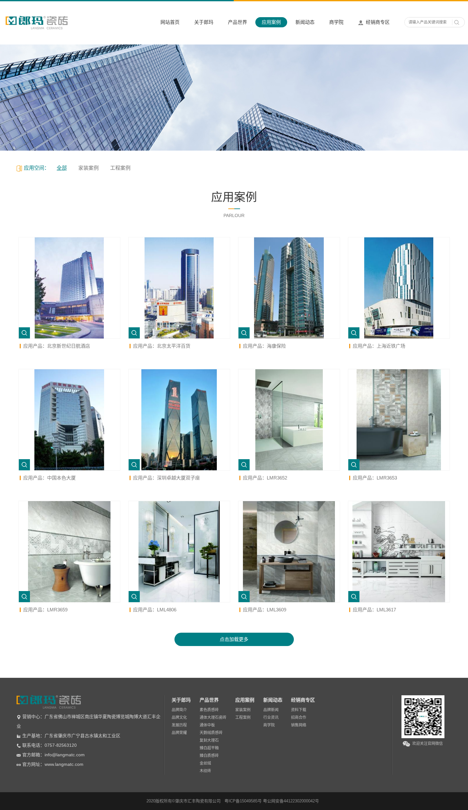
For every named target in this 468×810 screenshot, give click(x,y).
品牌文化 (179, 717)
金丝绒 (205, 763)
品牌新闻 (271, 710)
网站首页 (170, 22)
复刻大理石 (209, 740)
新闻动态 (305, 22)
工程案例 (120, 168)
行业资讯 (271, 717)
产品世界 (237, 22)
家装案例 (88, 168)
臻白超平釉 (209, 748)
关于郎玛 (203, 22)
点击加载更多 (234, 639)
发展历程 (179, 725)
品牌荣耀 (179, 733)
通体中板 (207, 725)
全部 (62, 168)
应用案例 (271, 22)
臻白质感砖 (209, 755)
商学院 (336, 22)
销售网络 (298, 725)
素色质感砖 (209, 710)
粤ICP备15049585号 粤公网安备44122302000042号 (271, 801)
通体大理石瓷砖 (213, 717)
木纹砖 (205, 771)
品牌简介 (179, 710)
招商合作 (298, 717)
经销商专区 (378, 22)
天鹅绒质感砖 (211, 733)
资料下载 (298, 710)
